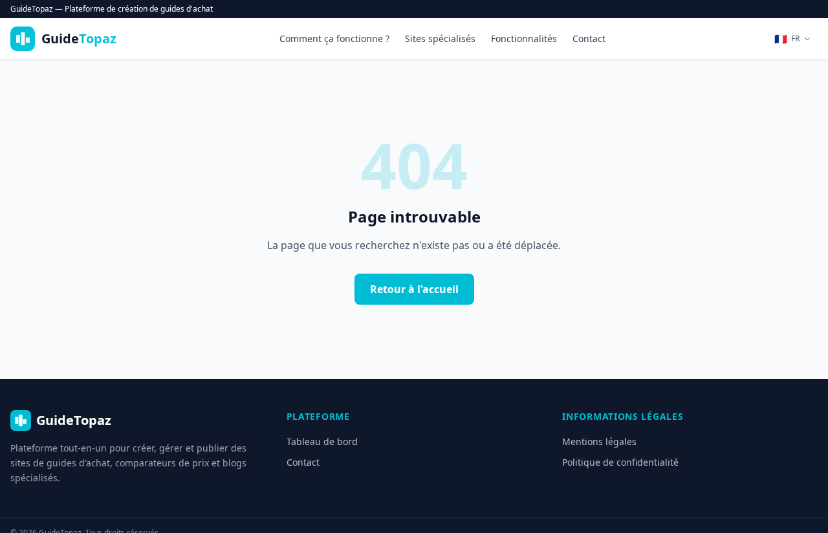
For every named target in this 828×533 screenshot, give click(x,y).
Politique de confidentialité (620, 462)
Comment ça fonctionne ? (334, 38)
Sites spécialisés (440, 38)
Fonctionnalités (524, 38)
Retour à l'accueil (414, 289)
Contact (588, 38)
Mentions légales (599, 441)
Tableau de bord (322, 441)
